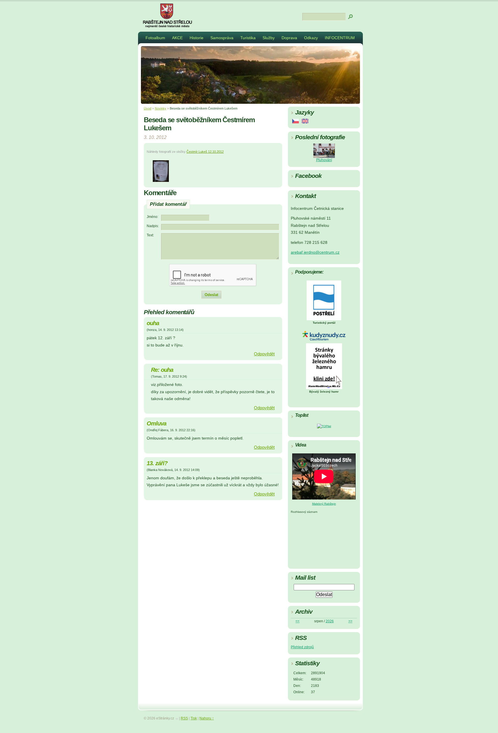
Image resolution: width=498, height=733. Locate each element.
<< (297, 621)
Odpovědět (264, 353)
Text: (150, 235)
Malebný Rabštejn (324, 503)
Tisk (193, 718)
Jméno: (152, 217)
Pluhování (324, 160)
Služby (269, 37)
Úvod (147, 108)
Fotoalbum (155, 37)
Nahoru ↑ (206, 718)
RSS (184, 718)
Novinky (160, 108)
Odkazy (311, 37)
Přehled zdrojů (302, 647)
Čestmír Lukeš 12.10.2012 (205, 151)
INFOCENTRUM (340, 37)
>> (350, 621)
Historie (196, 37)
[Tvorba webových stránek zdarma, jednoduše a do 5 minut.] (177, 718)
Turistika (248, 37)
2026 (330, 621)
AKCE (177, 37)
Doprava (289, 37)
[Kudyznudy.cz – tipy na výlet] (324, 339)
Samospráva (221, 37)
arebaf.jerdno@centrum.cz (315, 252)
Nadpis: (153, 226)
